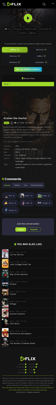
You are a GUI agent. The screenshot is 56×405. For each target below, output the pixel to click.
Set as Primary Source (28, 69)
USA (17, 146)
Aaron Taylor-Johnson (24, 158)
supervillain (20, 167)
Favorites (21, 372)
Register (34, 229)
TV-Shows (20, 367)
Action (18, 149)
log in (15, 142)
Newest (7, 185)
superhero (47, 164)
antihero (18, 164)
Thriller (34, 149)
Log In (21, 229)
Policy (31, 372)
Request (32, 364)
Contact (32, 367)
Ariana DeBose (40, 158)
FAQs (31, 370)
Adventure (25, 149)
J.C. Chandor (20, 155)
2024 (17, 152)
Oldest (17, 185)
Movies (22, 364)
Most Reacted (36, 185)
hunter (40, 164)
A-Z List (21, 370)
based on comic (29, 164)
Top (25, 185)
